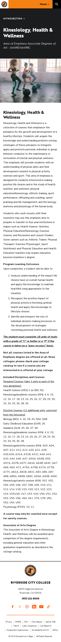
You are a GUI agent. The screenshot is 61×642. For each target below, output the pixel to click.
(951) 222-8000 (30, 598)
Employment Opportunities (17, 630)
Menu (43, 4)
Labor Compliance (29, 626)
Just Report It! (45, 626)
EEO (26, 622)
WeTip (55, 630)
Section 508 (50, 622)
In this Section (12, 18)
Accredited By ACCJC (40, 630)
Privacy (9, 622)
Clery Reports (37, 622)
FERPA (18, 622)
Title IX (16, 626)
